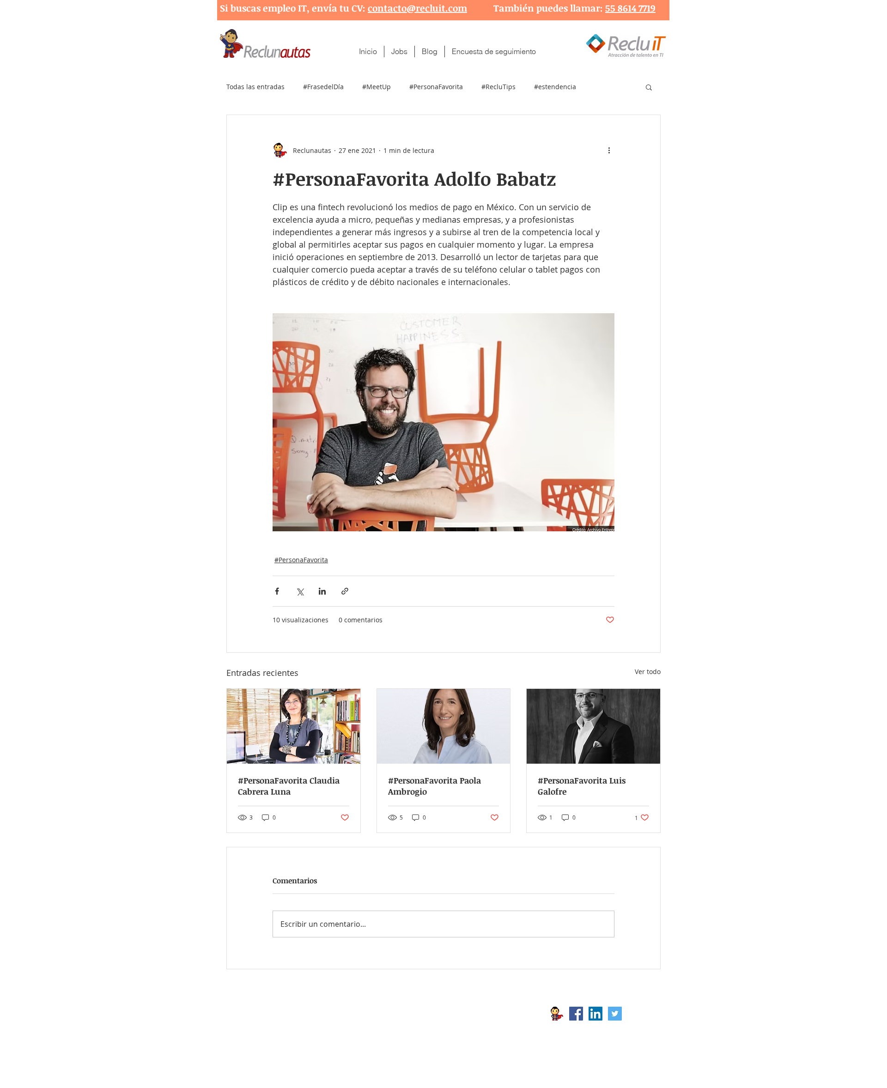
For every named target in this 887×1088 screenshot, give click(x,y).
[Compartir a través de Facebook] (277, 591)
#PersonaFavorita (436, 86)
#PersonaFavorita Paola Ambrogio (434, 786)
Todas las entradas (255, 86)
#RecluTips (498, 86)
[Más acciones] (608, 150)
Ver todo (648, 671)
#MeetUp (376, 86)
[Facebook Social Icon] (576, 1014)
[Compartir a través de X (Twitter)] (299, 591)
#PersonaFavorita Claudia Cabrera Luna (289, 786)
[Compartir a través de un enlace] (344, 591)
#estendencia (555, 86)
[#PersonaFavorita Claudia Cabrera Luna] (293, 726)
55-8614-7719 (323, 1028)
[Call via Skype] (641, 1015)
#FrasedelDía (323, 86)
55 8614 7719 (630, 7)
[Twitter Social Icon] (615, 1014)
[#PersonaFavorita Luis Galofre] (593, 726)
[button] (648, 87)
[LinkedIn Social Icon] (595, 1014)
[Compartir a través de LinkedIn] (322, 591)
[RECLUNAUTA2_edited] (557, 1014)
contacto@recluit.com (417, 7)
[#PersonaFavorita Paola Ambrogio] (443, 726)
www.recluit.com (450, 1014)
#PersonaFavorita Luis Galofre (582, 786)
